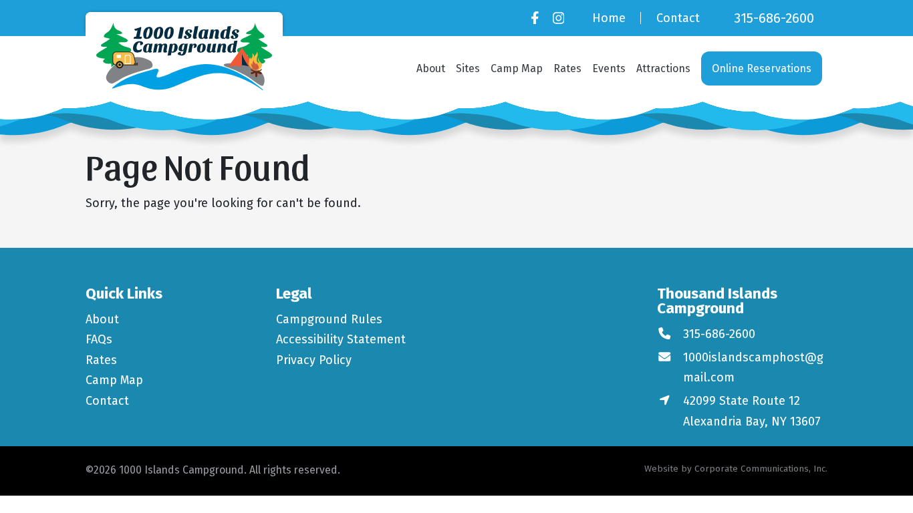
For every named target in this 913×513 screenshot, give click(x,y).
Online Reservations (761, 68)
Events (609, 68)
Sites (468, 68)
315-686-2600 (774, 18)
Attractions (663, 68)
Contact (678, 18)
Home (609, 18)
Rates (567, 68)
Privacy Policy (314, 360)
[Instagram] (558, 18)
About (430, 68)
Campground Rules (329, 319)
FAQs (99, 339)
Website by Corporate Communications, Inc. (735, 468)
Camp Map (517, 68)
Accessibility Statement (341, 339)
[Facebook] (534, 18)
